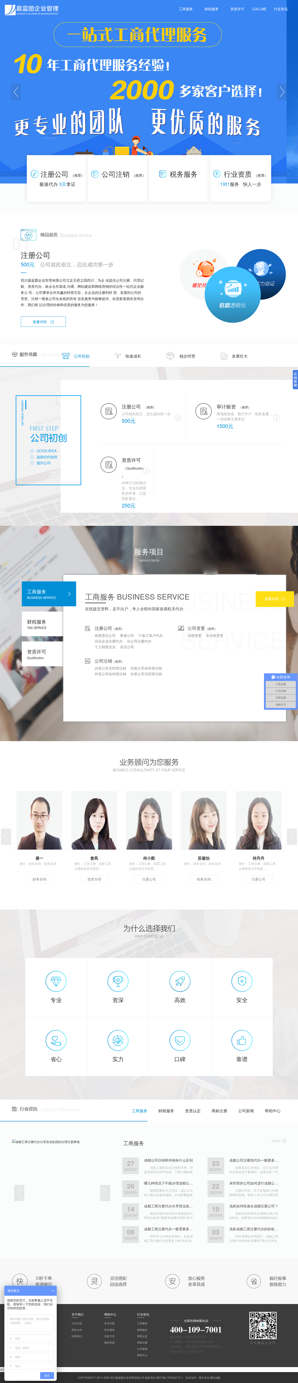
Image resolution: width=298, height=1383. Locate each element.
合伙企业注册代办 (109, 641)
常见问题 (109, 1323)
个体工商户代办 (150, 635)
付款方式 (109, 1336)
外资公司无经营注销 (146, 673)
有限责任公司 (105, 635)
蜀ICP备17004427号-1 (169, 1377)
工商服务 (139, 1110)
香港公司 (127, 635)
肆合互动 (204, 1377)
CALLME (259, 8)
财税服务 (166, 1110)
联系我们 (77, 1336)
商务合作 (77, 1330)
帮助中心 (273, 1110)
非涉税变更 (214, 635)
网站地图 (215, 1377)
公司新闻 (246, 1110)
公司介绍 (77, 1323)
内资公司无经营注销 (110, 668)
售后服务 (109, 1330)
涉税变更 (195, 635)
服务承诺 (109, 1342)
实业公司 (127, 646)
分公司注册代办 (139, 641)
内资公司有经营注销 (146, 668)
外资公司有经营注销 (110, 673)
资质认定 (193, 1110)
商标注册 (219, 1110)
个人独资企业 (105, 646)
